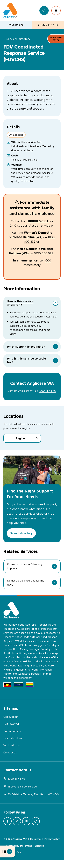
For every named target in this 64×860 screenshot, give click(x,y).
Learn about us (12, 738)
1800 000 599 (43, 253)
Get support (10, 716)
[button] (7, 851)
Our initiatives (12, 730)
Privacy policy (52, 838)
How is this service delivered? (20, 303)
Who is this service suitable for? (26, 360)
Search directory (21, 533)
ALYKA (17, 852)
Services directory (18, 38)
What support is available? (26, 346)
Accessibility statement (19, 845)
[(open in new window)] (7, 821)
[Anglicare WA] (10, 10)
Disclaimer (35, 838)
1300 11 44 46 (47, 390)
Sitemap (39, 845)
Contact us (10, 752)
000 (48, 260)
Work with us (11, 745)
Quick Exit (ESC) (56, 39)
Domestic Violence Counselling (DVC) (25, 582)
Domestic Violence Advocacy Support (24, 566)
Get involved (11, 723)
